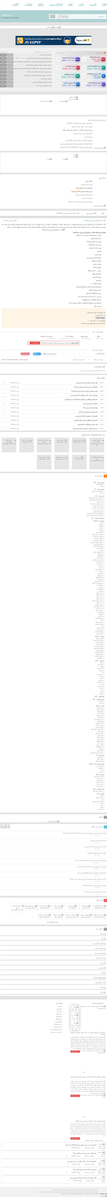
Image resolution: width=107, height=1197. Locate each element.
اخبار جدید (103, 963)
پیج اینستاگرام (25, 354)
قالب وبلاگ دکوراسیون (9, 443)
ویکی (101, 620)
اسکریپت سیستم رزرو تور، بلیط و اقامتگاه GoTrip (94, 885)
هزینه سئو (103, 933)
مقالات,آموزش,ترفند (99, 764)
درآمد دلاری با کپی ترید (99, 943)
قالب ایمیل (100, 731)
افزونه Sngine (99, 638)
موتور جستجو (99, 610)
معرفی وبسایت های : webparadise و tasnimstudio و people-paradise (32, 68)
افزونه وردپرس (99, 650)
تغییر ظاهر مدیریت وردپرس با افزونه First (84, 1153)
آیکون (101, 795)
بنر (102, 799)
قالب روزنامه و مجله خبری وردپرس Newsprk (95, 891)
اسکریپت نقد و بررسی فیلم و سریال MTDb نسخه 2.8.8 (80, 1145)
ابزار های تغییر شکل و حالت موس (95, 515)
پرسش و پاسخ (99, 622)
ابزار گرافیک (100, 780)
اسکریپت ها (101, 521)
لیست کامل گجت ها (53, 922)
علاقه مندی (100, 585)
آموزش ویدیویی (100, 489)
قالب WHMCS (99, 723)
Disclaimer (95, 1189)
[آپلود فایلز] (57, 27)
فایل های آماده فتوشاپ (97, 801)
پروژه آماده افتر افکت (97, 791)
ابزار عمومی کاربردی (98, 505)
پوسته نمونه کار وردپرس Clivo (90, 407)
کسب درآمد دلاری (101, 958)
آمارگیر (101, 526)
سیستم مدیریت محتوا (97, 583)
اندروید (101, 703)
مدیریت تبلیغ (100, 596)
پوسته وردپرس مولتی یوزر (96, 752)
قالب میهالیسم (99, 741)
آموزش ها (100, 768)
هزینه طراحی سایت (100, 948)
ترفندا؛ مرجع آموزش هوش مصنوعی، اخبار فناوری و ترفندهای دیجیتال (32, 61)
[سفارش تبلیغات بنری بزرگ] (74, 97)
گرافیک (102, 793)
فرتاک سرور (102, 178)
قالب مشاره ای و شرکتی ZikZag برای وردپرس (83, 1178)
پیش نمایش (84, 336)
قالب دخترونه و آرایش (79, 442)
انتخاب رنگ (100, 668)
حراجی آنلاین (100, 563)
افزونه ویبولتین (99, 654)
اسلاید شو (100, 664)
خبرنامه (101, 567)
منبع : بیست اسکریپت (46, 336)
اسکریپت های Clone (98, 536)
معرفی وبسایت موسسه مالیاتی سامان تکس (38, 65)
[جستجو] (52, 16)
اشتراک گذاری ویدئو (98, 546)
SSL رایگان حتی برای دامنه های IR (82, 133)
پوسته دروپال (100, 750)
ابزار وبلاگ (58, 1014)
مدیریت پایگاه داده (98, 606)
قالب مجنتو (100, 739)
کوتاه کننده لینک (99, 631)
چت (102, 626)
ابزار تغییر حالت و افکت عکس (96, 498)
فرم (102, 684)
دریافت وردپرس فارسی (55, 1032)
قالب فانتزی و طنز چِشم (44, 443)
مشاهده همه (60, 52)
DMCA (78, 1189)
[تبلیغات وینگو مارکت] (53, 821)
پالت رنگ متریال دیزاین (55, 1029)
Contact (74, 1189)
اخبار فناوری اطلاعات (99, 518)
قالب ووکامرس (99, 746)
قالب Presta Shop (98, 719)
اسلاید (101, 662)
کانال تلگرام (36, 354)
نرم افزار (102, 774)
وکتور (101, 807)
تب (102, 672)
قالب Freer (100, 713)
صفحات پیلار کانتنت (45, 78)
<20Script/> (7, 15)
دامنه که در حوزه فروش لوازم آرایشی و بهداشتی (37, 75)
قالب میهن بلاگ (99, 761)
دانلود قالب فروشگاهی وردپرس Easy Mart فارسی (86, 420)
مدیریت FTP (100, 786)
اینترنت (101, 493)
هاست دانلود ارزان (100, 982)
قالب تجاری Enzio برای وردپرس (98, 840)
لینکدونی (101, 591)
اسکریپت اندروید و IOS (97, 534)
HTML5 (101, 525)
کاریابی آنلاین (100, 628)
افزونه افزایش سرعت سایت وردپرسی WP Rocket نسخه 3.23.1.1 (90, 860)
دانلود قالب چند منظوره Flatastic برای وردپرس (86, 416)
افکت (101, 666)
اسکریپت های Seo (98, 538)
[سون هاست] (50, 27)
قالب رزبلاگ (100, 759)
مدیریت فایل (100, 602)
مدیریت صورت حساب (97, 600)
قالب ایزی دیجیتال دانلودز (97, 729)
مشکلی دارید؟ (69, 336)
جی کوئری (101, 660)
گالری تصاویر (100, 633)
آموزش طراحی (100, 482)
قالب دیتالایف (100, 737)
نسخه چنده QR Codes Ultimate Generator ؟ (39, 72)
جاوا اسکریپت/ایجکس (97, 559)
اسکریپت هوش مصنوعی (97, 542)
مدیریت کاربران (99, 608)
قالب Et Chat (100, 710)
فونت (101, 803)
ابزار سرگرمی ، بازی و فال (96, 503)
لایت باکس (100, 686)
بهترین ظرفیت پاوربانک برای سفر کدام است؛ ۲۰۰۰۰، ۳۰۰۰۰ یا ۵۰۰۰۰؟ (31, 58)
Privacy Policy (84, 1189)
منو (102, 689)
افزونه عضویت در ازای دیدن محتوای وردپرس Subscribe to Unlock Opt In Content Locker (84, 833)
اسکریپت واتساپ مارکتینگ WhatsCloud (96, 853)
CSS (102, 523)
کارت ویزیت (100, 809)
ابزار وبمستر (101, 496)
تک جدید (103, 973)
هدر (102, 805)
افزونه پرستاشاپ (99, 656)
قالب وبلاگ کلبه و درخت (97, 460)
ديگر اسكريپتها (99, 577)
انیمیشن (101, 670)
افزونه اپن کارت (99, 642)
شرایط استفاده (57, 1027)
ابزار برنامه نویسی (98, 776)
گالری (101, 693)
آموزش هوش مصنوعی (99, 977)
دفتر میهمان (100, 575)
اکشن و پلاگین (99, 797)
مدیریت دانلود (99, 598)
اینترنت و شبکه (99, 782)
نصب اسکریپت (57, 1024)
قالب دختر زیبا (79, 459)
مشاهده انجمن (4, 52)
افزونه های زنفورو (98, 648)
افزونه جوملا (100, 644)
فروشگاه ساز (99, 589)
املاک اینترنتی (99, 548)
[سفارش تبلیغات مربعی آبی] (63, 101)
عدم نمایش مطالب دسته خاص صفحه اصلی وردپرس (85, 428)
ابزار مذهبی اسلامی (98, 511)
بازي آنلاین (100, 554)
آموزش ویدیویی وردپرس (97, 491)
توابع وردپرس (58, 1021)
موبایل (101, 691)
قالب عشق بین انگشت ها (96, 444)
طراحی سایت (99, 784)
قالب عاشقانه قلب (44, 459)
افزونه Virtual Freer (98, 640)
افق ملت (103, 938)
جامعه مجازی (99, 557)
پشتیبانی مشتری (99, 624)
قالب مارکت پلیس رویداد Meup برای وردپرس (95, 846)
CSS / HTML (99, 484)
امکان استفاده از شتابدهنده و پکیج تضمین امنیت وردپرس (76, 144)
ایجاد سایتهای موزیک (98, 552)
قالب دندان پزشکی (92, 370)
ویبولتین (101, 748)
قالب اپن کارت (99, 727)
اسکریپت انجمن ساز (45, 54)
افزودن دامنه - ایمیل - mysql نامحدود (82, 126)
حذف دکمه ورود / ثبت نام (44, 85)
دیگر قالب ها (100, 708)
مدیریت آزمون (99, 593)
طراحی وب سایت (93, 1193)
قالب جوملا (100, 735)
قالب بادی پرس (99, 733)
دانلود (98, 336)
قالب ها (5, 220)
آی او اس (100, 701)
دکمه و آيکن (100, 682)
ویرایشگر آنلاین (99, 618)
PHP (102, 486)
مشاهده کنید (74, 1051)
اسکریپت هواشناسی (98, 540)
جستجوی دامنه (99, 561)
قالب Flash (100, 711)
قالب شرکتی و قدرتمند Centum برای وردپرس (87, 382)
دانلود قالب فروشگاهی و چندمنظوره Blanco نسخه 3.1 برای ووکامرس (81, 399)
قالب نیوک (100, 742)
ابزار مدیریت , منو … (98, 509)
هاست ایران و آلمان (86, 184)
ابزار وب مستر (99, 778)
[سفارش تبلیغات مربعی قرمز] (46, 101)
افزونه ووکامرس (99, 652)
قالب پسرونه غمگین (61, 459)
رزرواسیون (100, 579)
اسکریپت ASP (99, 532)
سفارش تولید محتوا (100, 953)
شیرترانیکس (100, 657)
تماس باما (59, 1011)
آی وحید (86, 1193)
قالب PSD (100, 721)
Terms (90, 1189)
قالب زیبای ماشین (62, 442)
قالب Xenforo (99, 725)
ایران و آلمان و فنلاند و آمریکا (84, 195)
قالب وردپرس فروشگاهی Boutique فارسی (87, 424)
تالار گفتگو (100, 556)
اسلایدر (101, 530)
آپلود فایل (103, 992)
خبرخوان (101, 680)
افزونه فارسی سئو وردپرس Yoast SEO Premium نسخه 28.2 (91, 866)
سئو (102, 769)
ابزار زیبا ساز (100, 501)
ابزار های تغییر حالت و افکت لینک (95, 513)
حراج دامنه (103, 987)
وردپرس (101, 771)
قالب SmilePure (101, 370)
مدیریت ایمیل (99, 594)
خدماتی (101, 571)
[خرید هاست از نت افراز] (73, 99)
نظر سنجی (100, 612)
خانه (102, 213)
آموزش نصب (99, 766)
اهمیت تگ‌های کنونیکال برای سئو (42, 82)
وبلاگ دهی (100, 616)
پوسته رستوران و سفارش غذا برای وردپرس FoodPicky (84, 391)
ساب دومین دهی (99, 581)
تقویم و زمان (100, 674)
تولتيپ (101, 676)
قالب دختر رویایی (26, 442)
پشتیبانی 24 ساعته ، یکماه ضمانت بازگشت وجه (79, 140)
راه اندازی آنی (88, 137)
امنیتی (101, 550)
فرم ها (101, 587)
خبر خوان (100, 565)
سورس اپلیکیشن (100, 699)
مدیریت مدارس (99, 604)
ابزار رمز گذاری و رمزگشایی (96, 499)
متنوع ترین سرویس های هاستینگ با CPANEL (79, 123)
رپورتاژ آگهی (101, 696)
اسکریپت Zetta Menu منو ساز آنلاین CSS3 (84, 1169)
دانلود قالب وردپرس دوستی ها (90, 403)
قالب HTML (100, 715)
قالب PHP (100, 717)
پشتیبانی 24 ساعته (87, 198)
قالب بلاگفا (100, 757)
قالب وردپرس (91, 213)
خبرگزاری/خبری (99, 569)
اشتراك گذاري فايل (98, 544)
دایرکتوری (100, 573)
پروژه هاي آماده (100, 789)
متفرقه (101, 688)
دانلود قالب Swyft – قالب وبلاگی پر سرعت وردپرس (82, 1161)
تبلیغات (59, 1006)
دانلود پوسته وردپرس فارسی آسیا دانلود (88, 412)
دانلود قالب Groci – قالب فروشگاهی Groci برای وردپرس (84, 395)
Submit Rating (100, 318)
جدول (101, 678)
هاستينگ (101, 614)
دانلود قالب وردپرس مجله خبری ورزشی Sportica (86, 387)
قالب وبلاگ (101, 755)
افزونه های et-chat (98, 646)
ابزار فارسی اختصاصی (97, 507)
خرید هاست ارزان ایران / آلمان (97, 120)
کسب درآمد (100, 629)
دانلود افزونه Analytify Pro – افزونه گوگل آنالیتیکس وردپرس (91, 873)
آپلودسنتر (100, 528)
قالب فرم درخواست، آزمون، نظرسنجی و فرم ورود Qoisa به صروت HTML (88, 879)
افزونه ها (102, 636)
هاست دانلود (64, 1193)
